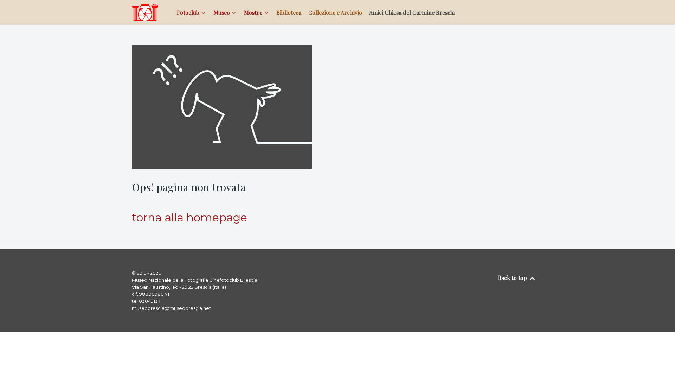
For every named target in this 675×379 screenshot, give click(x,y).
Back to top (513, 277)
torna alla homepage (189, 217)
